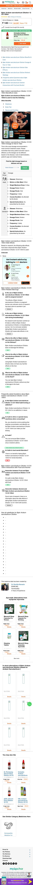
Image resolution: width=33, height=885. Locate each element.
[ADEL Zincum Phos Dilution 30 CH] (9, 791)
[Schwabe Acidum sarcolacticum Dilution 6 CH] (23, 764)
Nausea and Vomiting (11, 110)
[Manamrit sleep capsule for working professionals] (23, 609)
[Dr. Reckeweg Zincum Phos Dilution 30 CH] (9, 764)
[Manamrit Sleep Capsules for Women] (9, 609)
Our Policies (6, 851)
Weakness (8, 104)
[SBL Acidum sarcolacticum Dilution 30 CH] (23, 791)
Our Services (6, 854)
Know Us (5, 849)
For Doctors (6, 856)
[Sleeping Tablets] (9, 635)
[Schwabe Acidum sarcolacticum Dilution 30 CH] (7, 39)
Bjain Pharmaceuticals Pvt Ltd (20, 47)
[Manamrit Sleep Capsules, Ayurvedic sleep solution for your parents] (23, 635)
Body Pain (8, 107)
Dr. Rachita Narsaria (18, 584)
